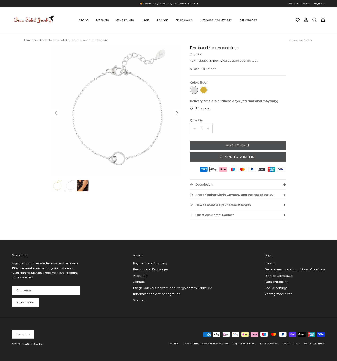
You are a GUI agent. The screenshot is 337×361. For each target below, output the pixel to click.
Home (27, 40)
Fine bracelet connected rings (90, 40)
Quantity (196, 120)
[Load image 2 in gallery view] (116, 111)
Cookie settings (276, 288)
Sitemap (139, 300)
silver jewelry (184, 20)
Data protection (276, 282)
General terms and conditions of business (295, 269)
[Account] (305, 20)
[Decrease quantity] (193, 128)
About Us (293, 3)
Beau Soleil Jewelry (31, 343)
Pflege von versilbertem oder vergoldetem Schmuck (172, 288)
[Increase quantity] (209, 128)
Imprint (270, 263)
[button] (297, 20)
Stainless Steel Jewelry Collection (52, 40)
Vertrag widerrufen (278, 294)
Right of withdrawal (279, 275)
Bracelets (102, 20)
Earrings (162, 20)
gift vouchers (248, 20)
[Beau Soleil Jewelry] (34, 20)
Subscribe (25, 302)
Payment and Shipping (150, 263)
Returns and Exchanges (150, 269)
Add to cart (238, 145)
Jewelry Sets (125, 20)
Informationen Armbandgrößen (157, 294)
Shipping (216, 60)
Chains (83, 20)
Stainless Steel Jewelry (216, 20)
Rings (145, 20)
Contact (306, 3)
